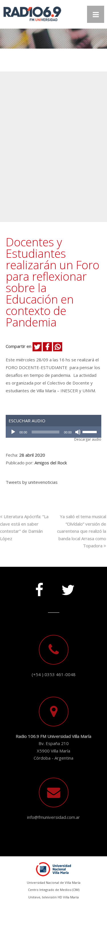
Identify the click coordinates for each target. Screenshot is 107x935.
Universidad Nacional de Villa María (53, 882)
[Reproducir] (13, 432)
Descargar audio (87, 439)
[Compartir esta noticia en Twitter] (37, 346)
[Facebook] (39, 587)
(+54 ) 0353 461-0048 (54, 674)
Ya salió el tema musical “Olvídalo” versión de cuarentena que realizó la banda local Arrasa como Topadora (81, 531)
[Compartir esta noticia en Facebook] (47, 346)
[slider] (90, 431)
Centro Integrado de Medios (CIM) (53, 890)
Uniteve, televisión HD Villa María (53, 897)
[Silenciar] (78, 432)
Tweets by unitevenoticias (32, 482)
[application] (53, 432)
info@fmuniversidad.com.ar (53, 817)
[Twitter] (68, 587)
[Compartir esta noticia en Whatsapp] (57, 346)
